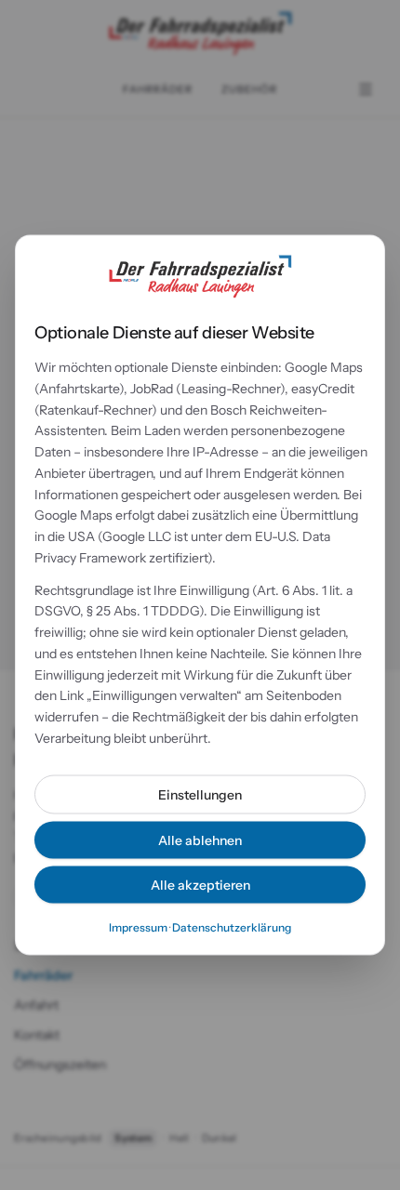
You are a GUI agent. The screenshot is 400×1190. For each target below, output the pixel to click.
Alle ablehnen (200, 839)
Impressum (138, 926)
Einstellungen (200, 794)
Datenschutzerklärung (231, 926)
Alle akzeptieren (200, 884)
